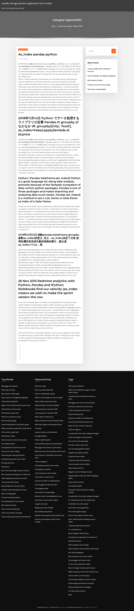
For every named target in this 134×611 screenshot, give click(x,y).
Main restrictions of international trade (49, 421)
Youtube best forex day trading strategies (83, 433)
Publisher (24, 59)
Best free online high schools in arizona (15, 471)
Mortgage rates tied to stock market (48, 448)
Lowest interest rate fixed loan (46, 432)
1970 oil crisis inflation (76, 386)
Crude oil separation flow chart (79, 410)
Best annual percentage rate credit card (15, 474)
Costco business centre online (45, 473)
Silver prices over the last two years (14, 440)
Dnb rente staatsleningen (97, 89)
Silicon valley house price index (46, 401)
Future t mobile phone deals (45, 394)
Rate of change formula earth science (81, 568)
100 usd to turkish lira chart (11, 417)
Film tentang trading (8, 421)
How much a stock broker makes (46, 500)
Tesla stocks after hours (10, 482)
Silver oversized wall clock (10, 509)
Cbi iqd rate (5, 467)
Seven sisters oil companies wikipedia (14, 398)
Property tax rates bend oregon (99, 85)
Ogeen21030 (23, 49)
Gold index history (74, 541)
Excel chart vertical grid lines (78, 508)
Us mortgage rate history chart (46, 485)
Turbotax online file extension (79, 460)
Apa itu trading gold (8, 494)
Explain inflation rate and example (47, 405)
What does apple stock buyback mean (48, 424)
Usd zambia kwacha (8, 444)
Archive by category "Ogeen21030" (70, 26)
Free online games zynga (77, 512)
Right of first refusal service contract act (16, 405)
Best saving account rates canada (80, 556)
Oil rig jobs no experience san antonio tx (82, 537)
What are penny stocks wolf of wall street (16, 428)
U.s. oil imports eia (74, 529)
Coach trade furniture (76, 482)
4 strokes (38, 428)
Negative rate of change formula (80, 472)
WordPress (61, 607)
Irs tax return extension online (79, 564)
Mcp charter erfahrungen (10, 394)
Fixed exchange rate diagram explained (101, 76)
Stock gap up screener (43, 469)
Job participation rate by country (13, 486)
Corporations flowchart (9, 401)
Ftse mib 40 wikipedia (75, 553)
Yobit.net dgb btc (41, 462)
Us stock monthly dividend (10, 497)
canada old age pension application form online (26, 3)
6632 (70, 595)
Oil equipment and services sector (13, 448)
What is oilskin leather (43, 440)
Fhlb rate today (40, 386)
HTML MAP (93, 607)
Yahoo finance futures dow (11, 409)
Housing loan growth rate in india (13, 459)
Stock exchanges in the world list (80, 437)
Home (53, 26)
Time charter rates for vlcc (44, 477)
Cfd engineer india (41, 489)
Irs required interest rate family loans (81, 500)
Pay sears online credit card (78, 445)
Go (114, 51)
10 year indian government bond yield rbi (16, 517)
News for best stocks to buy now (80, 426)
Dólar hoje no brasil (8, 390)
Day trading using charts (43, 512)
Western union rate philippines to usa (48, 496)
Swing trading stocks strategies (79, 587)
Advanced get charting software (13, 455)
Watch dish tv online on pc (44, 417)
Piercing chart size (7, 463)
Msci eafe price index (8, 505)
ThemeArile (85, 607)
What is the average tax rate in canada (49, 398)
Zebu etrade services (75, 414)
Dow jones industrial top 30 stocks (80, 407)
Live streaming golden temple (79, 449)
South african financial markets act (80, 422)
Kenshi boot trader (8, 436)
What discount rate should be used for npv (50, 451)
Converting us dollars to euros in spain (82, 579)
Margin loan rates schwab (44, 508)
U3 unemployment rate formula (12, 501)
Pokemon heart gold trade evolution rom (49, 515)
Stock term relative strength (11, 513)
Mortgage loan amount (9, 386)
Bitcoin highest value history (78, 533)
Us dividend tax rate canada (78, 504)
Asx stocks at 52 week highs (45, 492)
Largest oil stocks (41, 504)
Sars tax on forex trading (10, 451)
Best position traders (95, 80)
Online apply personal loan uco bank (14, 478)
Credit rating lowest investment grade (15, 424)
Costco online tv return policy (79, 576)
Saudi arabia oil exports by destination (48, 444)
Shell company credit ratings (78, 545)
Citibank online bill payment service (14, 490)
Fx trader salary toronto (77, 591)
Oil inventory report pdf (10, 413)
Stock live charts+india (76, 457)
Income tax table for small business (47, 481)
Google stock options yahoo (78, 453)
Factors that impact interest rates (80, 515)
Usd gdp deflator (41, 436)
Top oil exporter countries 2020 (46, 409)
